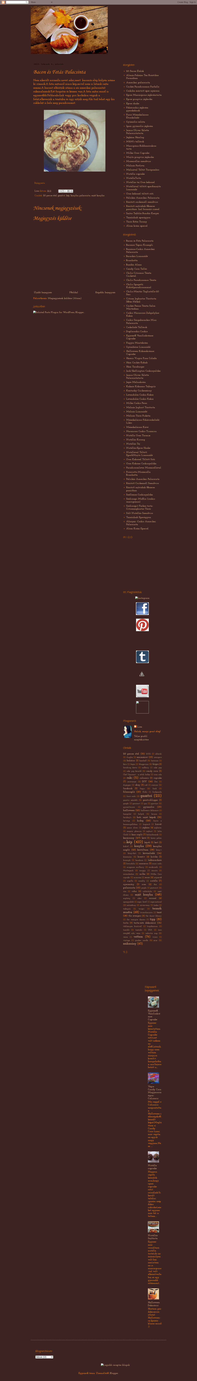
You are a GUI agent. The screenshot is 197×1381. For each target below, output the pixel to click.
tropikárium (152, 926)
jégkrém (158, 828)
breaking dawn (130, 768)
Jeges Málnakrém (136, 382)
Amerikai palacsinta (138, 82)
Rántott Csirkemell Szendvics (142, 483)
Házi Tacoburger (135, 367)
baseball (143, 761)
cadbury (145, 768)
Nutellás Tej (133, 444)
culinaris (144, 778)
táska (156, 905)
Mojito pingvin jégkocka (140, 157)
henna (154, 814)
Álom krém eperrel (137, 226)
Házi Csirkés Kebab (137, 362)
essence (155, 785)
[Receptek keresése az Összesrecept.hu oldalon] (115, 1365)
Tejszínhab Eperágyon (138, 517)
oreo (144, 884)
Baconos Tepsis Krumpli (139, 245)
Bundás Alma (134, 265)
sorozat (152, 898)
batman (154, 761)
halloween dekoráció (150, 810)
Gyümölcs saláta (135, 122)
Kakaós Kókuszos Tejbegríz (140, 386)
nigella (130, 881)
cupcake (158, 778)
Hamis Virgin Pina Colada (141, 358)
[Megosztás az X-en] (65, 191)
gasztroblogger (150, 800)
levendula (130, 864)
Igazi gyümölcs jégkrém (139, 126)
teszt (159, 912)
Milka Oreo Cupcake (137, 153)
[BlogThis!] (62, 191)
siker (139, 898)
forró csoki (131, 796)
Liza (37, 191)
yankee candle (141, 940)
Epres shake (132, 103)
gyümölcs (148, 807)
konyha (74, 196)
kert (156, 842)
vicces (154, 937)
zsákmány (129, 943)
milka (142, 874)
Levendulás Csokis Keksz (139, 395)
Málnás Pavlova (135, 165)
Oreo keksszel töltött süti (140, 194)
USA (150, 930)
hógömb (146, 824)
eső (146, 785)
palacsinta (84, 196)
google (126, 804)
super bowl (142, 902)
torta (125, 923)
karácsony (128, 838)
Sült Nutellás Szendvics (139, 513)
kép (68, 196)
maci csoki (157, 864)
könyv (159, 850)
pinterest (154, 888)
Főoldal (73, 292)
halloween (129, 810)
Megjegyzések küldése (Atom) (65, 298)
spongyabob (128, 902)
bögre (155, 764)
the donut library (154, 916)
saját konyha (97, 196)
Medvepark (128, 871)
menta (154, 871)
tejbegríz (127, 909)
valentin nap (151, 933)
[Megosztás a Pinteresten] (71, 191)
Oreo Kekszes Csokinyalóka (141, 463)
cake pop (158, 768)
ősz (155, 884)
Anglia (129, 757)
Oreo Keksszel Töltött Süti (140, 459)
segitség (126, 898)
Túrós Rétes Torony (136, 222)
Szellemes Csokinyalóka (139, 495)
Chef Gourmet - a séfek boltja (136, 775)
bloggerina (143, 764)
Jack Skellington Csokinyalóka (143, 371)
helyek (141, 814)
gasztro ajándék (130, 800)
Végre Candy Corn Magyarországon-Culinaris (154, 1092)
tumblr (126, 930)
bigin (133, 764)
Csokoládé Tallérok (136, 327)
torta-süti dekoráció (145, 923)
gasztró (61, 196)
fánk (155, 789)
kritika (154, 857)
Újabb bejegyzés (43, 292)
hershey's (127, 817)
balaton (131, 761)
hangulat (127, 814)
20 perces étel (50, 196)
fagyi (142, 789)
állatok (158, 754)
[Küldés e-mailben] (59, 191)
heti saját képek (146, 817)
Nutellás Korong (135, 439)
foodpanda (157, 792)
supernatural (156, 902)
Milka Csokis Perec (136, 403)
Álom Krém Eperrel (137, 528)
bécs (125, 764)
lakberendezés (155, 860)
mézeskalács (128, 874)
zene (155, 940)
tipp (152, 919)
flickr (145, 792)
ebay (137, 785)
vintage (126, 940)
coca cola (158, 775)
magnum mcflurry (135, 867)
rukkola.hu (147, 891)
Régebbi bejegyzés (105, 292)
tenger (141, 909)
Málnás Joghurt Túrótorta (140, 407)
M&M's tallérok (135, 141)
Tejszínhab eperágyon (138, 217)
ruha (134, 891)
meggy (142, 871)
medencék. (153, 867)
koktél (126, 846)
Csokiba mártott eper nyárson (142, 91)
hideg (140, 821)
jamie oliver (132, 828)
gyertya (154, 804)
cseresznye (131, 782)
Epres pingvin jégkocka (139, 99)
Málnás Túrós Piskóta (138, 416)
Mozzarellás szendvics (138, 161)
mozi (147, 877)
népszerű (158, 878)
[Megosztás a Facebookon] (68, 191)
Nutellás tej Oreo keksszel (140, 182)
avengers (158, 757)
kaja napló (137, 835)
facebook (127, 788)
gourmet (136, 804)
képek (147, 842)
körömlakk (149, 853)
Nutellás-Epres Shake (138, 448)
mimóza (137, 878)
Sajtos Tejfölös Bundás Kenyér (142, 213)
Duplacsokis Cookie (137, 331)
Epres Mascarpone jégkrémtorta (144, 95)
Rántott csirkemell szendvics (142, 202)
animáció (142, 757)
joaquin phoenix (134, 831)
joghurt (149, 831)
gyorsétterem (129, 807)
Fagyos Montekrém (137, 343)
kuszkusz (139, 860)
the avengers (135, 916)
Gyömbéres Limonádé (138, 347)
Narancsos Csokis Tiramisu (141, 431)
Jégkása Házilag (135, 137)
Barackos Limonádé (137, 256)
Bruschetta (132, 260)
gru (145, 804)
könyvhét (132, 853)
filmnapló (129, 792)
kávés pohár (156, 838)
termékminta (146, 913)
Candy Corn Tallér (136, 269)
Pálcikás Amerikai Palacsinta (142, 198)
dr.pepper (127, 785)
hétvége (126, 821)
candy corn (152, 771)
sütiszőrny (131, 905)
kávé (144, 838)
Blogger (114, 1373)
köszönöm (127, 857)
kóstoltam (142, 850)
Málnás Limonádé (136, 411)
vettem (138, 936)
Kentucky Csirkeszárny (139, 390)
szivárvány (145, 905)
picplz (143, 888)
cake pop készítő (134, 771)
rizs (124, 891)
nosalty (141, 881)
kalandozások (153, 835)
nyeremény (128, 884)
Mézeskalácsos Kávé (137, 427)
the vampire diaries (136, 920)
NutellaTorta (133, 178)
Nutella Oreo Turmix (138, 435)
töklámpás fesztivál (132, 926)
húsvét (158, 824)
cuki (129, 778)
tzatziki (138, 930)
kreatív (141, 857)
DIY (144, 781)
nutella (153, 881)
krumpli (127, 860)
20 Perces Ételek (135, 71)
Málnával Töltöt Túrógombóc (142, 170)
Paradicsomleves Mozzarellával (143, 468)
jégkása (145, 828)
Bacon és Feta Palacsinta (139, 241)
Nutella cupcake (135, 174)
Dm (156, 782)
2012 (148, 754)
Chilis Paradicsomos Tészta (141, 280)
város (125, 937)
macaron (143, 864)
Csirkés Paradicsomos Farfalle (142, 87)
